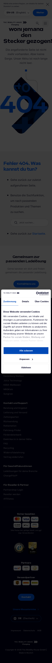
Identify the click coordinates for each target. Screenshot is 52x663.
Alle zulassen (26, 350)
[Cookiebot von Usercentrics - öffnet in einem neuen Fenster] (37, 293)
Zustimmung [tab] (9, 301)
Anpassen (24, 359)
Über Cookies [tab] (42, 301)
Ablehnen (26, 367)
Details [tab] (25, 301)
